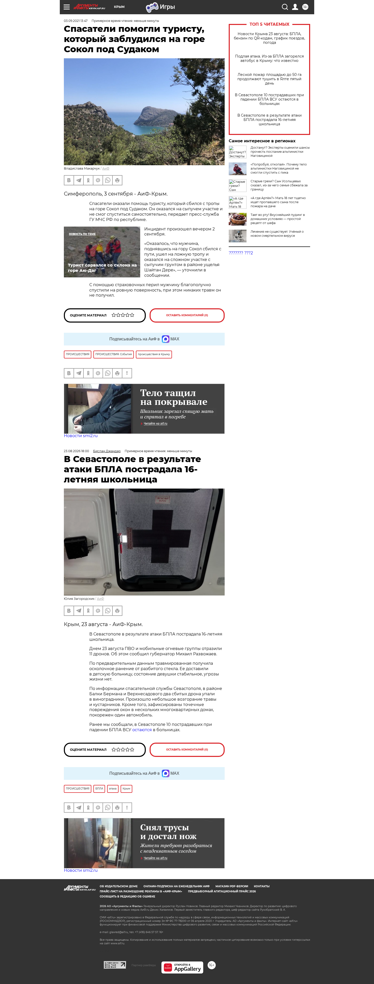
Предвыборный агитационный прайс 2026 (222, 891)
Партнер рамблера (144, 965)
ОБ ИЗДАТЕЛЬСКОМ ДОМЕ (119, 886)
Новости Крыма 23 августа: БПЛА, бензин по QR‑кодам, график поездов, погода (269, 38)
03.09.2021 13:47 (76, 21)
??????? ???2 (241, 253)
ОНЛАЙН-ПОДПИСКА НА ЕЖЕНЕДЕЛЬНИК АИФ (176, 886)
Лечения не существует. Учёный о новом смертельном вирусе (277, 234)
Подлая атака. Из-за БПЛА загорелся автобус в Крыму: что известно (269, 58)
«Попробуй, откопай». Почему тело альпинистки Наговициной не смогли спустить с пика (279, 168)
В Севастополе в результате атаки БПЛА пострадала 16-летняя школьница (269, 119)
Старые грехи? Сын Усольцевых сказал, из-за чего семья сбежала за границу (279, 185)
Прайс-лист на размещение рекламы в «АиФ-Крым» (141, 891)
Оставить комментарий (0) (187, 315)
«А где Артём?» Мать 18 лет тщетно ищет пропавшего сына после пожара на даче (278, 202)
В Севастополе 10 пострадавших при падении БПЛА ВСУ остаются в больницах (269, 99)
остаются (142, 729)
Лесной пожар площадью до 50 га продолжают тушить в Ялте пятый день (269, 79)
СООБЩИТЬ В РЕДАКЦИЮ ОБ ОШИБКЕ (127, 896)
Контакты (261, 886)
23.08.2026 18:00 (76, 451)
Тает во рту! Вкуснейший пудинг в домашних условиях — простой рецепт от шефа (278, 219)
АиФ (105, 168)
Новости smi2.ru (81, 435)
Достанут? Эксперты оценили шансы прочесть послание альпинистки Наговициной (280, 152)
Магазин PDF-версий (231, 886)
